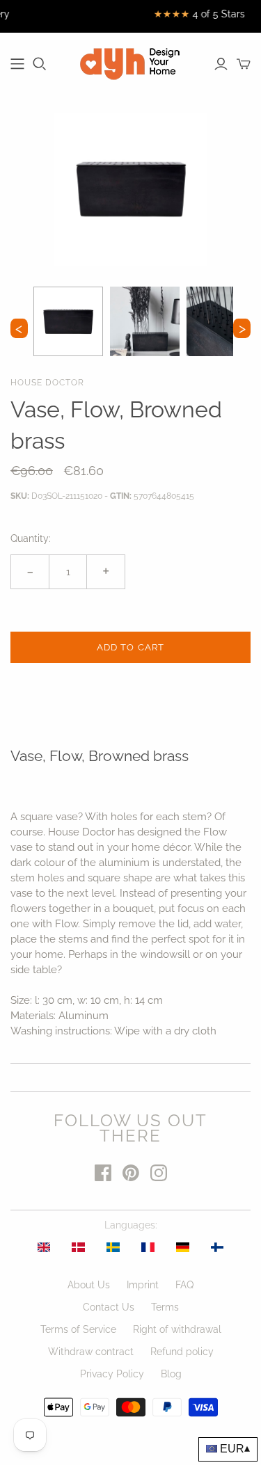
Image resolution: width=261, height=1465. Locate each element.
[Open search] (40, 64)
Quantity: (30, 538)
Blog (171, 1373)
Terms (165, 1307)
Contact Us (108, 1307)
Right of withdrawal (177, 1329)
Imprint (143, 1284)
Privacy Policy (112, 1373)
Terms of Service (78, 1329)
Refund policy (182, 1351)
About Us (89, 1284)
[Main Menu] (17, 64)
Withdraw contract (91, 1351)
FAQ (184, 1284)
